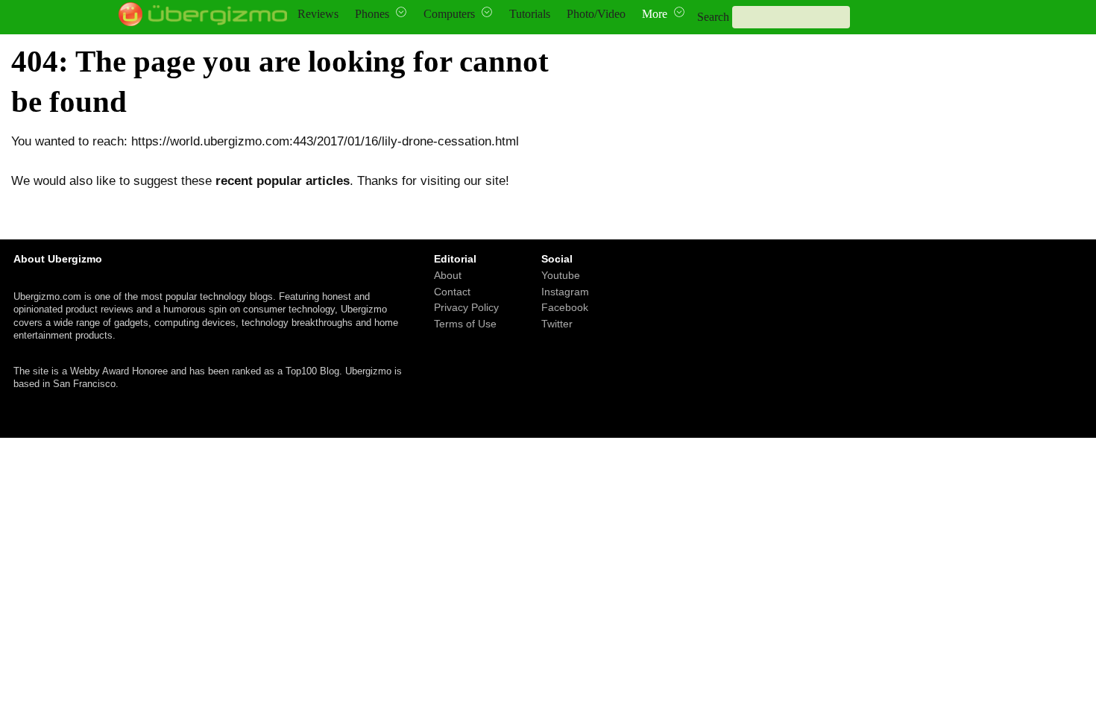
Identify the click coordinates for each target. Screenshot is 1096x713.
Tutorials (529, 13)
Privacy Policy (466, 308)
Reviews (317, 13)
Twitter (557, 324)
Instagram (565, 292)
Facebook (564, 308)
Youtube (560, 275)
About (448, 275)
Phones (372, 13)
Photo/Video (596, 13)
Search (713, 16)
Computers (449, 13)
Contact (452, 292)
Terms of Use (465, 324)
